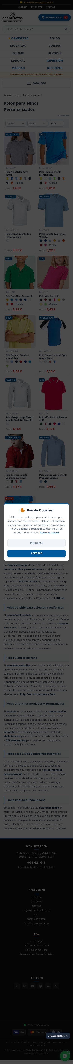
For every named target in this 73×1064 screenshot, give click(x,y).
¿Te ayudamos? (58, 1035)
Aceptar (36, 553)
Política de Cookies (49, 533)
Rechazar (36, 543)
